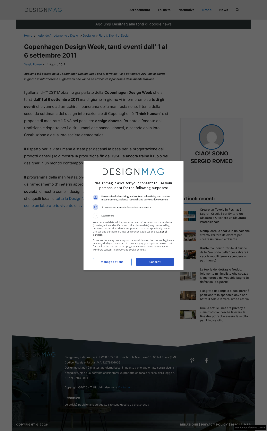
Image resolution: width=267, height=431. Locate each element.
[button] (133, 215)
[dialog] (133, 215)
